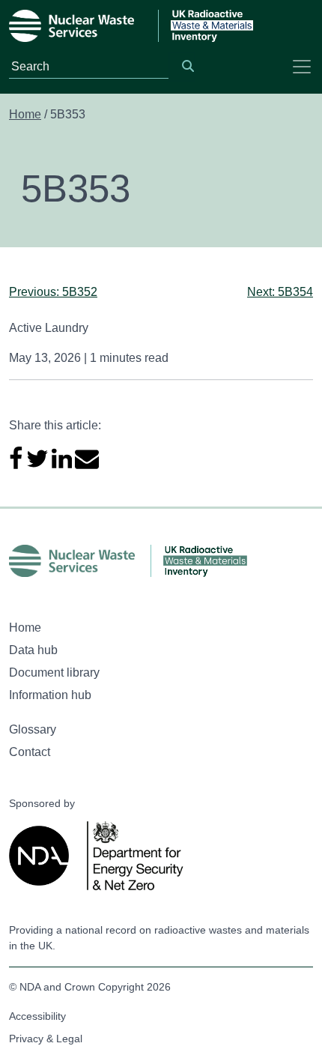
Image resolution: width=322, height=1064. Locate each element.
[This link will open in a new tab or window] (42, 856)
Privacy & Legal (45, 1039)
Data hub (33, 650)
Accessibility (37, 1016)
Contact (29, 752)
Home (25, 114)
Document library (54, 672)
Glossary (32, 729)
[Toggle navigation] (302, 66)
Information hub (50, 695)
